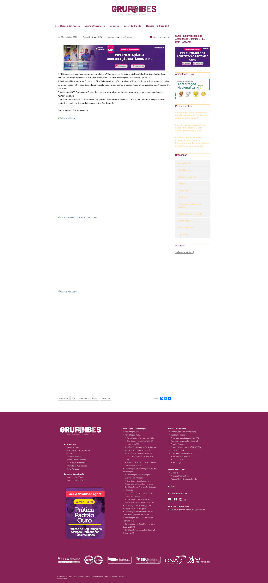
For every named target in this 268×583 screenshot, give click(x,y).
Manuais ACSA (132, 444)
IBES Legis (177, 462)
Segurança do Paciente (190, 214)
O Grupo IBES (163, 26)
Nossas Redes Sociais (177, 493)
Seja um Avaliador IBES (77, 463)
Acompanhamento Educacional (184, 441)
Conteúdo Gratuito (132, 26)
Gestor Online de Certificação (183, 432)
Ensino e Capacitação (95, 26)
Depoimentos (75, 457)
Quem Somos (73, 447)
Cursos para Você (75, 477)
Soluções (114, 26)
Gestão (182, 184)
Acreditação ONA (131, 432)
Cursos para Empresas (77, 480)
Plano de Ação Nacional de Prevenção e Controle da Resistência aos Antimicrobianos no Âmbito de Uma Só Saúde (192, 141)
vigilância (183, 234)
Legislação (183, 190)
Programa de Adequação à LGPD (184, 438)
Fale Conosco (73, 469)
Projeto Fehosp (177, 444)
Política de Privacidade (178, 507)
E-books (174, 473)
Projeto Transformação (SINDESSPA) (186, 447)
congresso (63, 398)
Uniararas (105, 398)
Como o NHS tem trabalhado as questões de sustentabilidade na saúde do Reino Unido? (192, 115)
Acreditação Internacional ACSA (140, 438)
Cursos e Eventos (187, 177)
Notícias (150, 26)
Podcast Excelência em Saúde (190, 205)
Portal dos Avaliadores (77, 466)
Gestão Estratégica (178, 435)
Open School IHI (177, 450)
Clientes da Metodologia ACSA (139, 441)
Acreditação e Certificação (67, 26)
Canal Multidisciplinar (76, 460)
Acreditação (184, 163)
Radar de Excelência (181, 456)
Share (156, 398)
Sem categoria (185, 221)
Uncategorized (186, 227)
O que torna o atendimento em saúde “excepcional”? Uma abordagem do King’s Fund (190, 128)
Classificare (177, 459)
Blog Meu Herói (185, 170)
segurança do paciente (88, 398)
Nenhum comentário (162, 37)
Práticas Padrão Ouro (179, 476)
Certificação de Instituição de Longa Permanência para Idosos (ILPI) (139, 456)
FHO (73, 398)
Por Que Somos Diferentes (78, 450)
